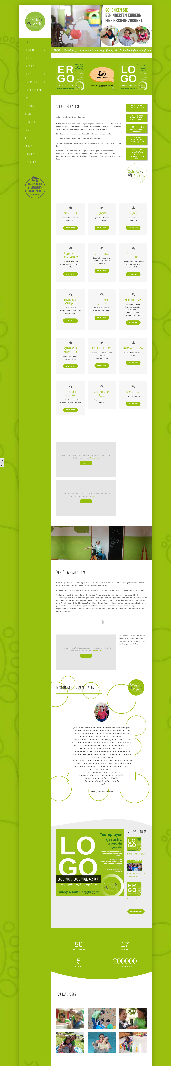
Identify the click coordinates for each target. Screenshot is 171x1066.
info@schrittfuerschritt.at (31, 171)
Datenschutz (94, 458)
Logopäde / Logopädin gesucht (136, 799)
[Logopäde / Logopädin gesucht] (134, 789)
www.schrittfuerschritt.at (67, 1034)
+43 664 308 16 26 (67, 1029)
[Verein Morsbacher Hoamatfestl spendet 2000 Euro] (90, 807)
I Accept (86, 463)
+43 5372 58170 (66, 1026)
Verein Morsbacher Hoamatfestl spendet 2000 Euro (89, 821)
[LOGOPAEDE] (133, 63)
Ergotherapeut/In (132, 844)
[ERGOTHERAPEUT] (70, 63)
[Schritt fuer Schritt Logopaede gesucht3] (102, 63)
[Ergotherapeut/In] (134, 834)
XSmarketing (74, 1047)
